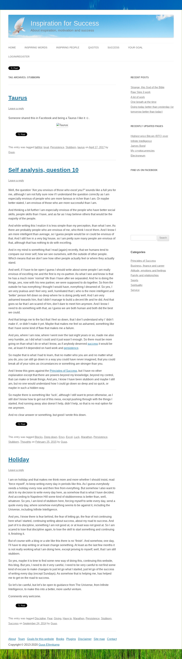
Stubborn (71, 147)
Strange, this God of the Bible (147, 87)
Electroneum (138, 155)
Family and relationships (145, 275)
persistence (71, 348)
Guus (11, 152)
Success (113, 47)
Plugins (71, 639)
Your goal (135, 47)
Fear (49, 618)
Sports (134, 280)
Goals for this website (40, 639)
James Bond (138, 145)
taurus (81, 147)
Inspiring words (36, 47)
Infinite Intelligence (141, 141)
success (93, 343)
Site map (99, 639)
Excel (69, 437)
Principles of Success (63, 370)
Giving (57, 618)
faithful (38, 147)
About (12, 639)
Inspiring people (67, 47)
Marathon (86, 437)
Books (60, 639)
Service (135, 290)
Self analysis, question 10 (43, 170)
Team (21, 639)
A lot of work (138, 97)
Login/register (19, 56)
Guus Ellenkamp (49, 644)
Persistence (57, 147)
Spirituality (137, 285)
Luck (77, 437)
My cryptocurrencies (143, 150)
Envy (62, 437)
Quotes (93, 47)
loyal (46, 147)
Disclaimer (85, 639)
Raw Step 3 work (141, 92)
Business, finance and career (147, 265)
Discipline (40, 618)
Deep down (50, 437)
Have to (67, 618)
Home (12, 47)
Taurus (17, 98)
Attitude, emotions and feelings (148, 270)
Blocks (39, 437)
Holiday (18, 459)
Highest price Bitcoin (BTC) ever (149, 136)
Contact (112, 639)
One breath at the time (143, 101)
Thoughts (25, 441)
